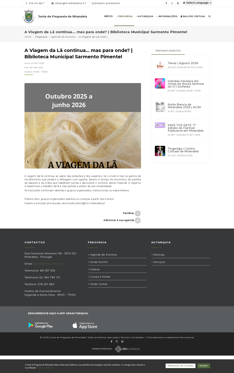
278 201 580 (35, 3)
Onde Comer (98, 284)
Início (27, 36)
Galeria (94, 269)
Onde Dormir (98, 262)
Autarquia (145, 16)
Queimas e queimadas (106, 3)
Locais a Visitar (99, 276)
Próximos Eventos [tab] (168, 50)
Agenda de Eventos (63, 36)
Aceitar (204, 366)
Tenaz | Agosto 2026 (183, 63)
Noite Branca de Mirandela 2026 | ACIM (184, 106)
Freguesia (125, 16)
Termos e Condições (132, 337)
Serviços (159, 262)
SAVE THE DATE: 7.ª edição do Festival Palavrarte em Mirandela (186, 128)
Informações (167, 16)
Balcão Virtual (193, 16)
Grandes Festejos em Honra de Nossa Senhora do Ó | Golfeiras (186, 84)
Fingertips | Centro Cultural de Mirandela (183, 150)
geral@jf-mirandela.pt (70, 3)
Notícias (159, 254)
